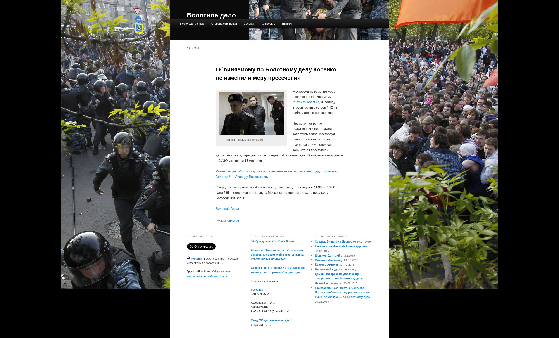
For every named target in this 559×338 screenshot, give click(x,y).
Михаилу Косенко (306, 101)
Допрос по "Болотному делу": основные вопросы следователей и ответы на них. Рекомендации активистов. (277, 254)
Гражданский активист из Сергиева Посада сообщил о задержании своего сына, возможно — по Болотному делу (342, 292)
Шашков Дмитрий (327, 255)
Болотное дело (211, 14)
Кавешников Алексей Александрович (341, 246)
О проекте (268, 23)
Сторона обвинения (224, 23)
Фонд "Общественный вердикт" (271, 320)
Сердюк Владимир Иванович (335, 241)
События (249, 23)
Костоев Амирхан (327, 264)
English (287, 23)
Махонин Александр (329, 260)
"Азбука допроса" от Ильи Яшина (273, 241)
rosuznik (196, 258)
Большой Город (227, 208)
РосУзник (257, 289)
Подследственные (192, 23)
